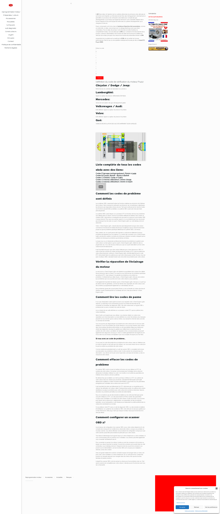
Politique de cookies (189, 511)
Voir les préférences (211, 507)
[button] (216, 488)
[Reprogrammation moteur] (10, 5)
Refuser (196, 507)
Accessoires (49, 477)
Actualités (59, 477)
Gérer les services (181, 502)
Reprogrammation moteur (33, 477)
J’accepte (120, 150)
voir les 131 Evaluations (155, 16)
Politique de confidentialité (201, 511)
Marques (69, 477)
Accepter (182, 507)
